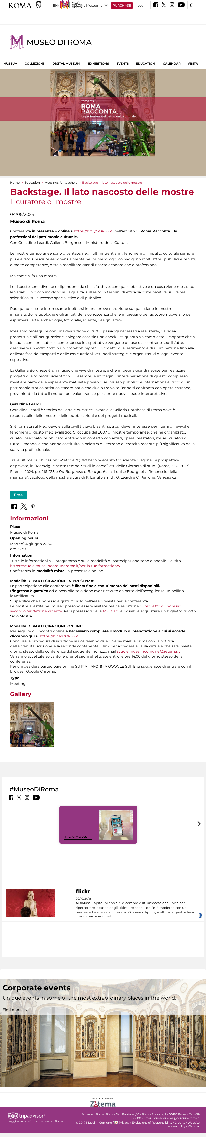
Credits (180, 1122)
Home (15, 182)
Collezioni (34, 63)
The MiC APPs (76, 837)
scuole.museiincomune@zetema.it (148, 651)
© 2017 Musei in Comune (94, 1122)
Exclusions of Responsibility (152, 1122)
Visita (193, 63)
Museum (10, 63)
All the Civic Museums (84, 5)
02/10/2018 (137, 908)
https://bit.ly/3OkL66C (93, 231)
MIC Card (111, 611)
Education (145, 63)
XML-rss (194, 1126)
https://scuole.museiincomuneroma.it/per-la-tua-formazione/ (65, 566)
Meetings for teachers (61, 182)
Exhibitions (98, 63)
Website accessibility (184, 1124)
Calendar (172, 63)
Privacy (124, 1122)
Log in (142, 5)
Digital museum (66, 63)
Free (18, 495)
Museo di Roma (59, 42)
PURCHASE (122, 5)
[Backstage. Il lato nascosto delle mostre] (32, 724)
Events (122, 63)
